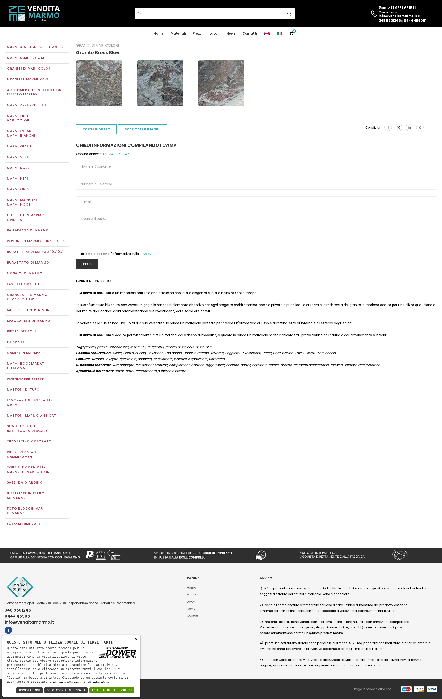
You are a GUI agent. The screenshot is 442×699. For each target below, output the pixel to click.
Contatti (249, 33)
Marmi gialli (19, 146)
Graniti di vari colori (29, 68)
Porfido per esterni (26, 378)
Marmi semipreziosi (25, 57)
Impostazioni (29, 690)
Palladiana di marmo (28, 230)
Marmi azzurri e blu (26, 105)
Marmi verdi (19, 157)
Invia (87, 263)
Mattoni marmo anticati (32, 415)
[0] (291, 33)
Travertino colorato (29, 441)
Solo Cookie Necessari (66, 690)
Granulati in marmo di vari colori (27, 297)
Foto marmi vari (23, 523)
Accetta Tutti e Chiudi (112, 690)
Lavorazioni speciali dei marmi (31, 402)
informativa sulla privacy (67, 682)
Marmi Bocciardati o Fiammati (26, 365)
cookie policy (100, 682)
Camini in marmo (23, 352)
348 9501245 (390, 20)
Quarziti (15, 342)
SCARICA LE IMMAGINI (142, 129)
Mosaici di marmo (25, 273)
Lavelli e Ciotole (23, 284)
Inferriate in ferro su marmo (25, 495)
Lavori (214, 33)
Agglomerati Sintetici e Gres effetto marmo (36, 92)
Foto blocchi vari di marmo (25, 510)
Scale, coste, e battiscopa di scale (27, 428)
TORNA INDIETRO (96, 129)
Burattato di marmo (28, 262)
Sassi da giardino (25, 482)
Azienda (193, 594)
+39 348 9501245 (115, 154)
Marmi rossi (19, 167)
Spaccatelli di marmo (28, 320)
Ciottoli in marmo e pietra (25, 217)
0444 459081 (415, 20)
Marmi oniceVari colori (19, 118)
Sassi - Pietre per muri (29, 310)
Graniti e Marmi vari (27, 79)
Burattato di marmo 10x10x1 (35, 251)
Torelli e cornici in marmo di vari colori (29, 469)
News (231, 33)
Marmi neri (17, 178)
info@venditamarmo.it (29, 622)
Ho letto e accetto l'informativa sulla (115, 253)
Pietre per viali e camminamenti (23, 454)
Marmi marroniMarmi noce (22, 202)
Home (159, 33)
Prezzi (198, 33)
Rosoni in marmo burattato (36, 241)
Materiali (178, 33)
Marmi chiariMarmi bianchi (21, 133)
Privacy (145, 253)
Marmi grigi (19, 189)
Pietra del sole (21, 331)
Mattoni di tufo (23, 389)
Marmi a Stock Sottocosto (35, 47)
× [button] (135, 638)
